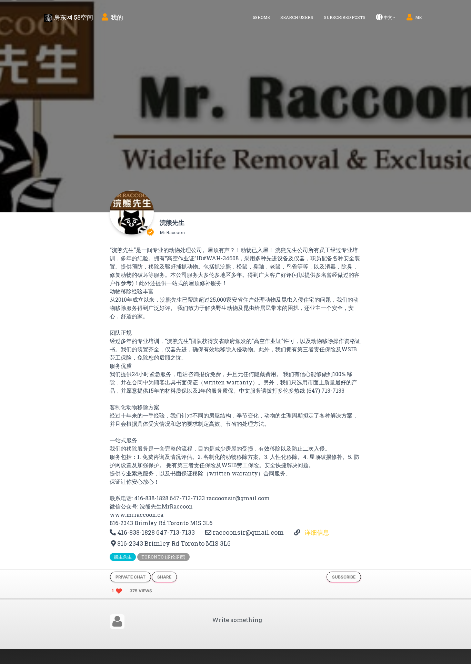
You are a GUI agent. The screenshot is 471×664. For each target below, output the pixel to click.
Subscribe (343, 577)
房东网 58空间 (72, 17)
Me (418, 17)
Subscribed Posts (344, 17)
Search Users (296, 17)
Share (164, 577)
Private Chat (131, 577)
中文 (388, 17)
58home (261, 17)
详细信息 (316, 532)
